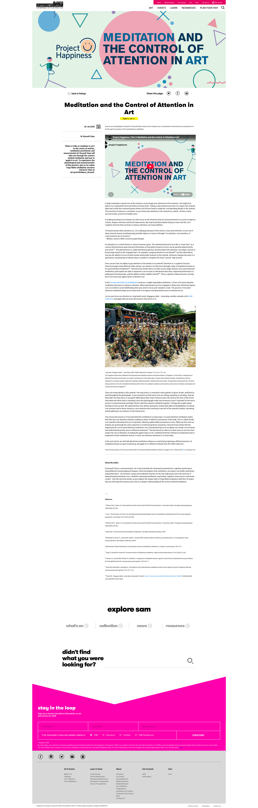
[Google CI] (83, 756)
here (183, 450)
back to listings (79, 93)
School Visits (95, 774)
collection (108, 626)
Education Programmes (99, 781)
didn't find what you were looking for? (83, 658)
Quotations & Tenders (124, 791)
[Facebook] (177, 93)
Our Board (120, 776)
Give (190, 3)
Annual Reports (122, 779)
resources (175, 626)
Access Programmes (98, 784)
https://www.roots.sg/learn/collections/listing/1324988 (163, 576)
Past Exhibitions (70, 781)
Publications (121, 789)
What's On (68, 774)
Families (127, 735)
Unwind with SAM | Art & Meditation (124, 282)
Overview (119, 774)
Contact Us (205, 3)
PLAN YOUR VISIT (209, 8)
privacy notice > (193, 806)
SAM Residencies (146, 735)
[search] (190, 661)
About (159, 3)
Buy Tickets (218, 3)
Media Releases (169, 3)
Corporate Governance (125, 793)
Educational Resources (99, 779)
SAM (96, 735)
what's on (74, 626)
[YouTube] (72, 756)
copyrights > (206, 806)
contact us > (217, 806)
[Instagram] (51, 756)
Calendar (67, 776)
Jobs (144, 774)
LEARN (173, 8)
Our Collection (69, 779)
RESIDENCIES (189, 8)
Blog (197, 3)
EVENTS (162, 8)
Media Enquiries (122, 781)
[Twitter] (168, 93)
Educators (110, 735)
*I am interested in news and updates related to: (64, 735)
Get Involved (182, 3)
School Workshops (97, 776)
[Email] (186, 93)
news (142, 626)
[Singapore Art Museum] (60, 5)
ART (151, 8)
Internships (146, 776)
